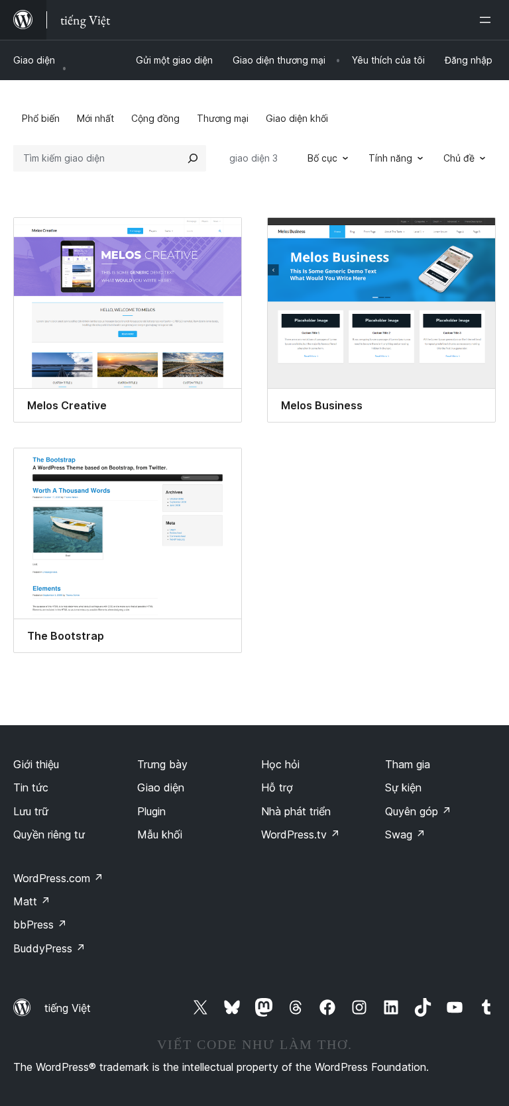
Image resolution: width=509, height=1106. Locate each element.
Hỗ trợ (277, 787)
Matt (31, 901)
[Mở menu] (488, 20)
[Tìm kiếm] (193, 158)
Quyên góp (418, 811)
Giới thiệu (36, 764)
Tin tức (30, 787)
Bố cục (322, 158)
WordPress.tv (300, 834)
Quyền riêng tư (49, 834)
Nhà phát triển (296, 811)
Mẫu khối (159, 834)
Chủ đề (459, 158)
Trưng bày (162, 764)
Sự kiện (403, 787)
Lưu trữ (30, 811)
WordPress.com (58, 878)
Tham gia (407, 764)
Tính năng (390, 158)
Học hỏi (280, 764)
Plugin (151, 811)
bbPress (40, 924)
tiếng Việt (67, 1008)
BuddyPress (49, 948)
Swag (405, 834)
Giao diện (34, 60)
